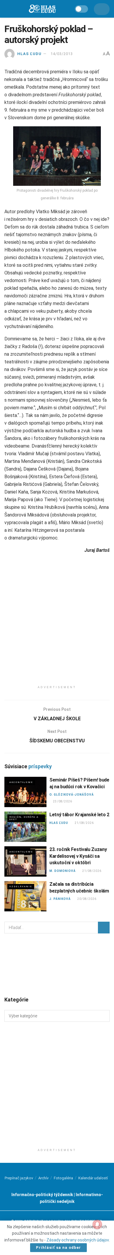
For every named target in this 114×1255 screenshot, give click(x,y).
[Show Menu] (7, 9)
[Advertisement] (57, 625)
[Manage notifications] (97, 1224)
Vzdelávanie (20, 886)
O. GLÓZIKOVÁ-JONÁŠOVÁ (71, 794)
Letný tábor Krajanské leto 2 (79, 814)
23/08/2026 (62, 801)
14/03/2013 (62, 54)
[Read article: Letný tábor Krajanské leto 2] (25, 827)
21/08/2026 (84, 822)
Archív (43, 1178)
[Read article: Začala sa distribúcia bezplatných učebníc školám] (25, 896)
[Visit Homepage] (42, 9)
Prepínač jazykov (19, 1178)
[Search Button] (104, 927)
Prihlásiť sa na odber (58, 1247)
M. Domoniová (62, 870)
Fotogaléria (63, 1178)
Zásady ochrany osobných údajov (77, 1240)
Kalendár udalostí (93, 1178)
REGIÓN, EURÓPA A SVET (24, 818)
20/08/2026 (87, 898)
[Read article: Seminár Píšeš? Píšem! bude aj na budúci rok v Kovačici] (25, 792)
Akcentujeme (21, 782)
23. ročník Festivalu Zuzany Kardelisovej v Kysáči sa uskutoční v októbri (78, 856)
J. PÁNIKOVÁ (60, 898)
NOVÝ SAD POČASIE (57, 964)
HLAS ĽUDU (29, 54)
